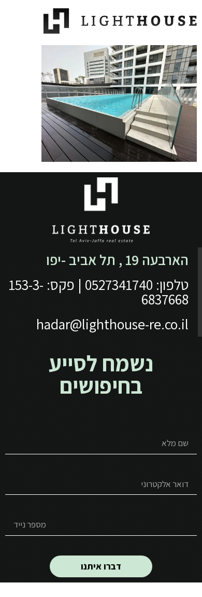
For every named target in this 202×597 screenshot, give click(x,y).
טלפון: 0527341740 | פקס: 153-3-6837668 (99, 292)
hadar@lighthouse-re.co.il (112, 324)
